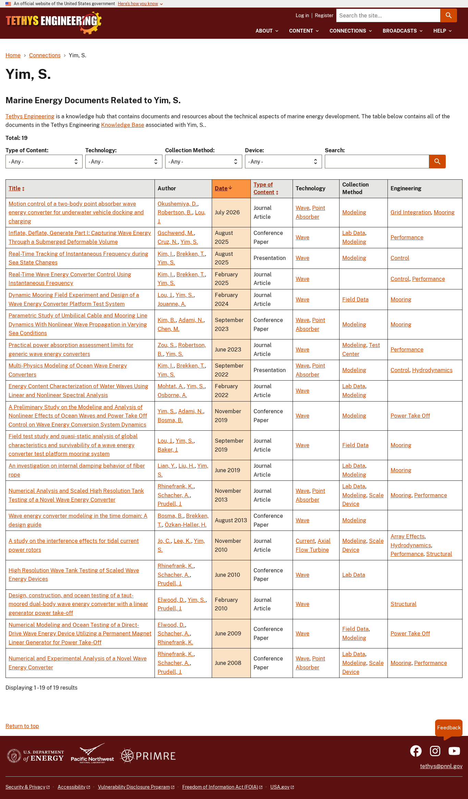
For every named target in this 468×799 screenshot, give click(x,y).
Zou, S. (166, 345)
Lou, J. (165, 295)
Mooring (444, 212)
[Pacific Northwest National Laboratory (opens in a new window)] (89, 756)
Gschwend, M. (176, 233)
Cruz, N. (168, 242)
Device (253, 150)
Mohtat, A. (171, 386)
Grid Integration (411, 212)
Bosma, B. (170, 420)
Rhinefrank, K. (176, 486)
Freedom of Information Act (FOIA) (220, 787)
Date (224, 188)
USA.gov (280, 787)
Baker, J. (168, 449)
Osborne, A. (172, 395)
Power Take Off (410, 416)
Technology (100, 150)
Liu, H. (186, 466)
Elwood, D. (171, 600)
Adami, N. (191, 320)
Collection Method (189, 150)
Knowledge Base (122, 125)
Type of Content (26, 150)
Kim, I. (166, 254)
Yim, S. (189, 242)
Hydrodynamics (432, 370)
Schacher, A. (174, 495)
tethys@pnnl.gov (441, 766)
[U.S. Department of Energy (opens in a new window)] (35, 756)
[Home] (53, 23)
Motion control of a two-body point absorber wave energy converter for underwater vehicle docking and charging (76, 213)
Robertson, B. (175, 212)
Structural (439, 554)
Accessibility (71, 787)
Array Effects (407, 536)
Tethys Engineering (29, 116)
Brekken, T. (190, 254)
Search (334, 150)
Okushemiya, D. (177, 204)
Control (400, 258)
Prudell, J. (170, 504)
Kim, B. (167, 320)
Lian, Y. (167, 466)
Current (305, 541)
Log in (302, 15)
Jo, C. (164, 541)
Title (15, 188)
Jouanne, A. (172, 304)
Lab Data (353, 233)
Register (324, 15)
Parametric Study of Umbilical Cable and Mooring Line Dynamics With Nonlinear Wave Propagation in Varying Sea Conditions (78, 324)
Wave (302, 208)
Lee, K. (182, 541)
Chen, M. (169, 329)
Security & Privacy (25, 787)
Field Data (355, 299)
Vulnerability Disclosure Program (134, 787)
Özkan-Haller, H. (186, 525)
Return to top (22, 726)
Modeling (354, 212)
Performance (407, 237)
